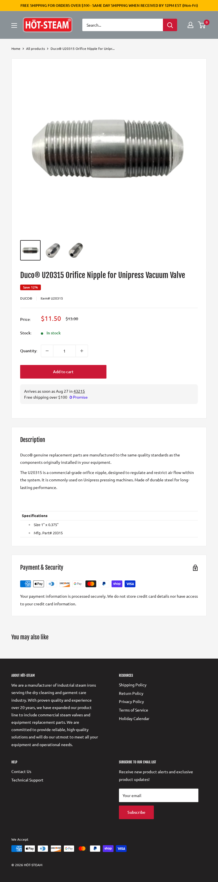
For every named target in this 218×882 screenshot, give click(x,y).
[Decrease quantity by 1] (47, 351)
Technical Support (27, 779)
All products (35, 48)
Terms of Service (133, 709)
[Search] (170, 25)
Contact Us (21, 771)
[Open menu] (14, 25)
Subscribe (136, 812)
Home (15, 48)
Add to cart (63, 371)
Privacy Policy (131, 701)
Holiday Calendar (134, 718)
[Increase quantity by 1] (82, 351)
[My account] (190, 25)
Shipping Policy (132, 684)
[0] (202, 25)
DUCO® (26, 298)
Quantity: (28, 350)
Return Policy (131, 693)
